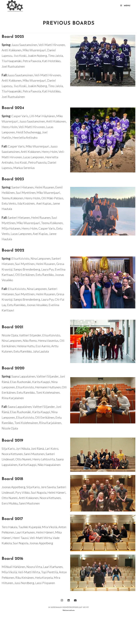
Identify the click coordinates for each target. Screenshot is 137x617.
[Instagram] (61, 600)
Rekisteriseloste (69, 610)
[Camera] (75, 600)
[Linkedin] (68, 600)
